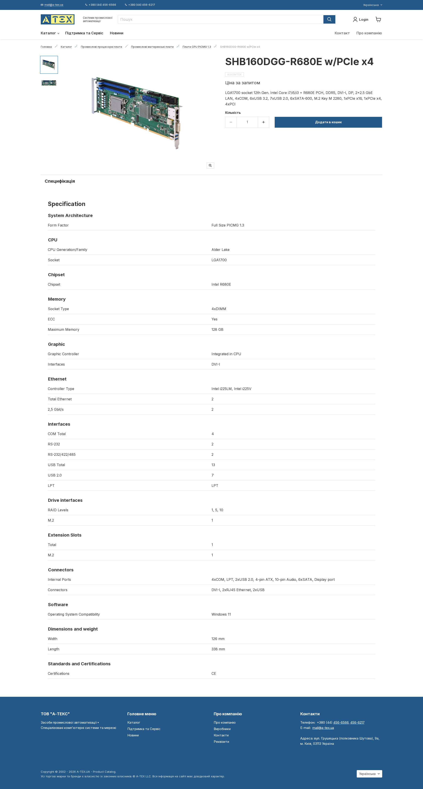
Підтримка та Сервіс (84, 33)
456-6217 (357, 722)
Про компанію (369, 33)
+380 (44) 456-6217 (141, 5)
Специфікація (60, 181)
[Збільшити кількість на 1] (263, 122)
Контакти (221, 735)
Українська (371, 5)
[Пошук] (329, 19)
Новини (116, 33)
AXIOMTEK (234, 74)
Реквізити (221, 741)
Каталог (49, 33)
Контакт (342, 33)
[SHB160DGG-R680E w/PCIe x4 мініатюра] (49, 65)
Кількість (233, 112)
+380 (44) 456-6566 (102, 5)
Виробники (222, 729)
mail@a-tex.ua (323, 728)
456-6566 (341, 722)
